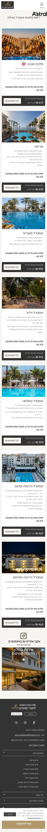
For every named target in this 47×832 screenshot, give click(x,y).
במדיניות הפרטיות (33, 818)
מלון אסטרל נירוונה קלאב (28, 786)
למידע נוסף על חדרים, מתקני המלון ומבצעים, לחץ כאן (24, 88)
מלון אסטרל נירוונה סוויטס (28, 782)
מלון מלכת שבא (32, 764)
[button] (41, 6)
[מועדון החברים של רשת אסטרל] (23, 706)
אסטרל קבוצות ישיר (36, 745)
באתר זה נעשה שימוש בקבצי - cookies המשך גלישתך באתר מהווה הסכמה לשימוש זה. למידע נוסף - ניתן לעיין (30, 814)
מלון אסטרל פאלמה (30, 773)
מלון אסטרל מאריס (30, 769)
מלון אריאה (34, 760)
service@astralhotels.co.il (27, 735)
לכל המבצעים (12, 100)
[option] (23, 44)
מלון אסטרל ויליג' (31, 778)
